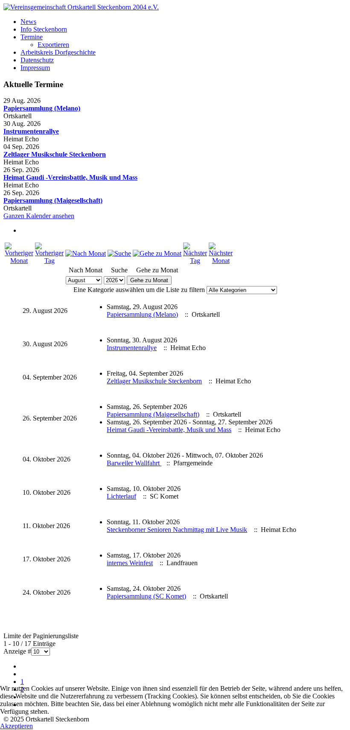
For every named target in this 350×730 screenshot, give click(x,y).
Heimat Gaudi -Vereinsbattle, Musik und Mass (70, 177)
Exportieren (53, 44)
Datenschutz (37, 60)
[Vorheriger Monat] (19, 260)
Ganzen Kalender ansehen (38, 215)
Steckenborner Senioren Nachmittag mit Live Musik (177, 529)
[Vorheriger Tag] (49, 260)
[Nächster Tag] (195, 260)
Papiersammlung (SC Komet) (146, 596)
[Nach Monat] (85, 253)
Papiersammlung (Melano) (41, 108)
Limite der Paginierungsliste (41, 635)
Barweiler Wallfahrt (134, 463)
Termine (31, 37)
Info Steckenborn (43, 29)
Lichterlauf (121, 496)
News (28, 21)
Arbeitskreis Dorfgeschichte (58, 52)
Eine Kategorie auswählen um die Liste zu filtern (139, 289)
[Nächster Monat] (221, 260)
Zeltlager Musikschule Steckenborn (54, 154)
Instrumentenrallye (31, 131)
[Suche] (119, 253)
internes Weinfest (130, 562)
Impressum (35, 67)
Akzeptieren (16, 726)
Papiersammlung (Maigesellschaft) (52, 200)
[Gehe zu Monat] (157, 253)
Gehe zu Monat (149, 280)
